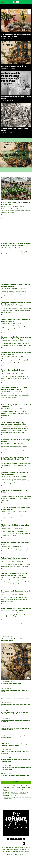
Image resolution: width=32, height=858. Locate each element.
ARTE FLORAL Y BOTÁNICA (6, 38)
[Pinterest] (13, 839)
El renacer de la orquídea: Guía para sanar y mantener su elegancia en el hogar (14, 388)
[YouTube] (18, 839)
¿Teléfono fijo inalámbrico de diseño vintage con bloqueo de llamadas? (15, 285)
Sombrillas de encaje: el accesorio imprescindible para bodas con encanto (15, 320)
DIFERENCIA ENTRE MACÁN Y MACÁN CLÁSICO (16, 792)
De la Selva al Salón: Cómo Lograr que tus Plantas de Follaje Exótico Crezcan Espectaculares (16, 244)
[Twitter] (8, 839)
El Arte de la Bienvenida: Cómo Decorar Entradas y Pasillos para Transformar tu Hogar (16, 338)
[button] (29, 630)
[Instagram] (11, 839)
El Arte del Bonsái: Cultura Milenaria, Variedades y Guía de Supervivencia (16, 353)
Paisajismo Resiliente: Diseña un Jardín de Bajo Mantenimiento (15, 526)
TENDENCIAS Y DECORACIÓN (7, 100)
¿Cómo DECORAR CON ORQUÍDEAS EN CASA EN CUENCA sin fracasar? (14, 474)
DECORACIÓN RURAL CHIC (6, 132)
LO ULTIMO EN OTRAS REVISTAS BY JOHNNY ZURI (16, 782)
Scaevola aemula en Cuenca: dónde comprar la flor (16, 608)
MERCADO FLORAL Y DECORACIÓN (8, 68)
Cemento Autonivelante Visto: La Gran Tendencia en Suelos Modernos (15, 508)
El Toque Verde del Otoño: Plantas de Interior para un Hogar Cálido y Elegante (16, 35)
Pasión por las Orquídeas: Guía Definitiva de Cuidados (14, 491)
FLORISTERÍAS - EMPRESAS (17, 306)
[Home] (24, 839)
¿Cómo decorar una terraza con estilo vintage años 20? (14, 129)
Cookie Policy (21, 854)
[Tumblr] (21, 839)
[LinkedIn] (16, 839)
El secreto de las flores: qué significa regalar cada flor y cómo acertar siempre (16, 303)
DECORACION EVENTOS (16, 323)
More (2, 215)
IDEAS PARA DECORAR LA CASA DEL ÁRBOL (13, 66)
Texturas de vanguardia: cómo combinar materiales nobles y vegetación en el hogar (14, 423)
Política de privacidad (12, 854)
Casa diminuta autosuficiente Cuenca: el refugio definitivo (15, 441)
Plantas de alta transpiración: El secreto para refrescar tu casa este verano (14, 371)
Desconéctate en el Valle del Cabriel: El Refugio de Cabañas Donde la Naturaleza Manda (15, 458)
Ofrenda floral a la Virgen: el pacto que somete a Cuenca (15, 543)
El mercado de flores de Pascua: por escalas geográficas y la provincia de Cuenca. (14, 574)
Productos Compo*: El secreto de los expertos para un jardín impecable (14, 559)
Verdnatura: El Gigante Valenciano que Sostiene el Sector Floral (16, 406)
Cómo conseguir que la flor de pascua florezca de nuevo (15, 592)
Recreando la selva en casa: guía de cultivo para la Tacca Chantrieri (15, 203)
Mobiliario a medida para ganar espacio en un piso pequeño (16, 97)
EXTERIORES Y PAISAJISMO (18, 461)
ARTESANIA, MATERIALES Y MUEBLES (20, 426)
